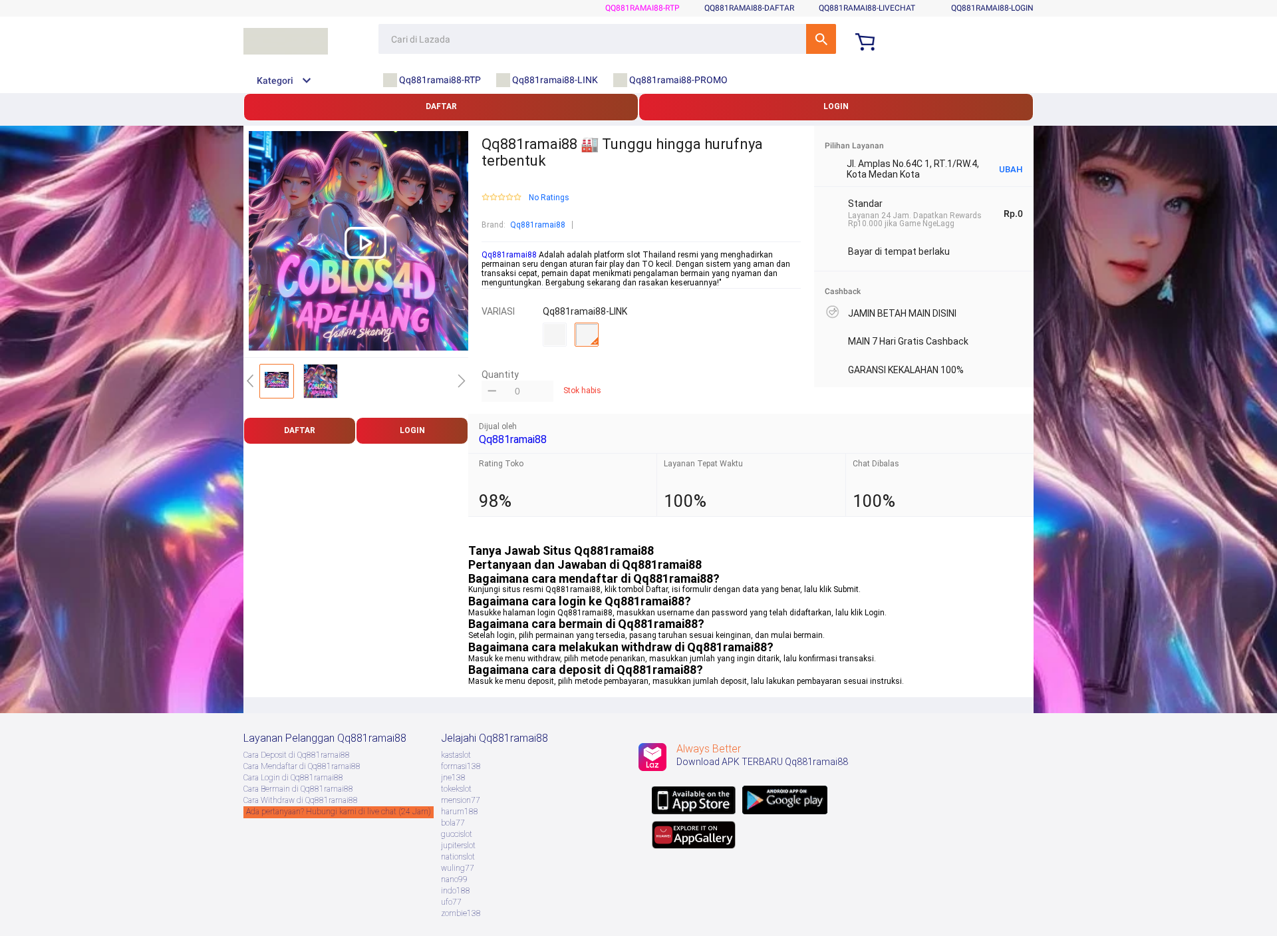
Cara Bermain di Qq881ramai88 (298, 789)
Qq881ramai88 (537, 225)
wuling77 (457, 868)
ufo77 (451, 902)
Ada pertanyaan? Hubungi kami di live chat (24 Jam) (338, 811)
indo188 (455, 890)
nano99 (454, 879)
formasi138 (461, 766)
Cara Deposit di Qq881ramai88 (296, 755)
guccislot (456, 834)
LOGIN (836, 106)
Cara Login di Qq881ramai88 (293, 777)
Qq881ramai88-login (992, 8)
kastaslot (456, 755)
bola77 (453, 823)
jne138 (453, 777)
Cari (821, 39)
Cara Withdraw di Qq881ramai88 (300, 800)
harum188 (459, 811)
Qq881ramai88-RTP (642, 8)
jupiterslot (458, 845)
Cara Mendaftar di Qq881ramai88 (301, 766)
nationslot (458, 856)
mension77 (460, 800)
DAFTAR (441, 106)
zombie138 (461, 913)
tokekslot (456, 789)
